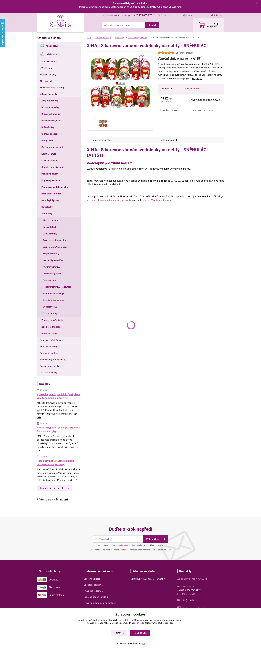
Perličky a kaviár (49, 174)
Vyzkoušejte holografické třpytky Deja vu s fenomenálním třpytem (58, 396)
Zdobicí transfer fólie (52, 320)
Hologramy (47, 140)
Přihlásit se (153, 539)
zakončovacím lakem (107, 200)
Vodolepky (46, 213)
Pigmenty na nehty (50, 180)
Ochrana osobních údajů (96, 597)
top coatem (127, 200)
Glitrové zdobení (49, 134)
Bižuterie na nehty (50, 107)
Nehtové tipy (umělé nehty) (53, 359)
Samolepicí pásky (50, 200)
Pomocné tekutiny (49, 353)
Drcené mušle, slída (51, 120)
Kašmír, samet (48, 154)
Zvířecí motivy (50, 307)
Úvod (89, 38)
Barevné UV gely (48, 74)
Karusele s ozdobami (52, 147)
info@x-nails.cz (189, 600)
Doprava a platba (92, 578)
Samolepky (47, 207)
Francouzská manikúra (54, 240)
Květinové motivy (51, 267)
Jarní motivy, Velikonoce (55, 247)
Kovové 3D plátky (49, 160)
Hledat (152, 25)
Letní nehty (51, 54)
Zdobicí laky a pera (50, 327)
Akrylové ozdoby (49, 100)
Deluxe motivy (50, 233)
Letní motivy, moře (52, 273)
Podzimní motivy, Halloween (57, 287)
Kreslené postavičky (53, 260)
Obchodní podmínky (93, 585)
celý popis (197, 78)
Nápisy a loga (49, 280)
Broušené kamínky (50, 114)
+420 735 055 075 (142, 15)
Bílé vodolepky (50, 227)
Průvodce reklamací (93, 591)
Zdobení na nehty (48, 94)
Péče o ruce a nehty (49, 366)
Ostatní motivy (50, 313)
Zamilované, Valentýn (53, 293)
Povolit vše (140, 633)
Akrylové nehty (47, 81)
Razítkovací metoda (51, 193)
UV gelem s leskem (161, 200)
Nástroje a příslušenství (51, 340)
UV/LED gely (46, 68)
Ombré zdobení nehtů (52, 167)
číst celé (72, 480)
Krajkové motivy (51, 253)
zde (143, 643)
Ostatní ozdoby (49, 333)
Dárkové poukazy (48, 372)
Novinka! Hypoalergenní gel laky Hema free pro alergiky (59, 429)
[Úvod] (60, 22)
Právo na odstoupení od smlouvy (100, 603)
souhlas (138, 623)
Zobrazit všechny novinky (52, 488)
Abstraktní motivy (52, 220)
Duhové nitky (47, 127)
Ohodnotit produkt (184, 53)
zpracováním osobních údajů (124, 545)
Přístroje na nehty (48, 346)
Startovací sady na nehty (52, 87)
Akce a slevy (52, 46)
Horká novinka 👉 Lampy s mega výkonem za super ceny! (55, 462)
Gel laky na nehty (48, 61)
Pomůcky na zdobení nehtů (54, 187)
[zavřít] (257, 3)
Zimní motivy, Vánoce (53, 300)
